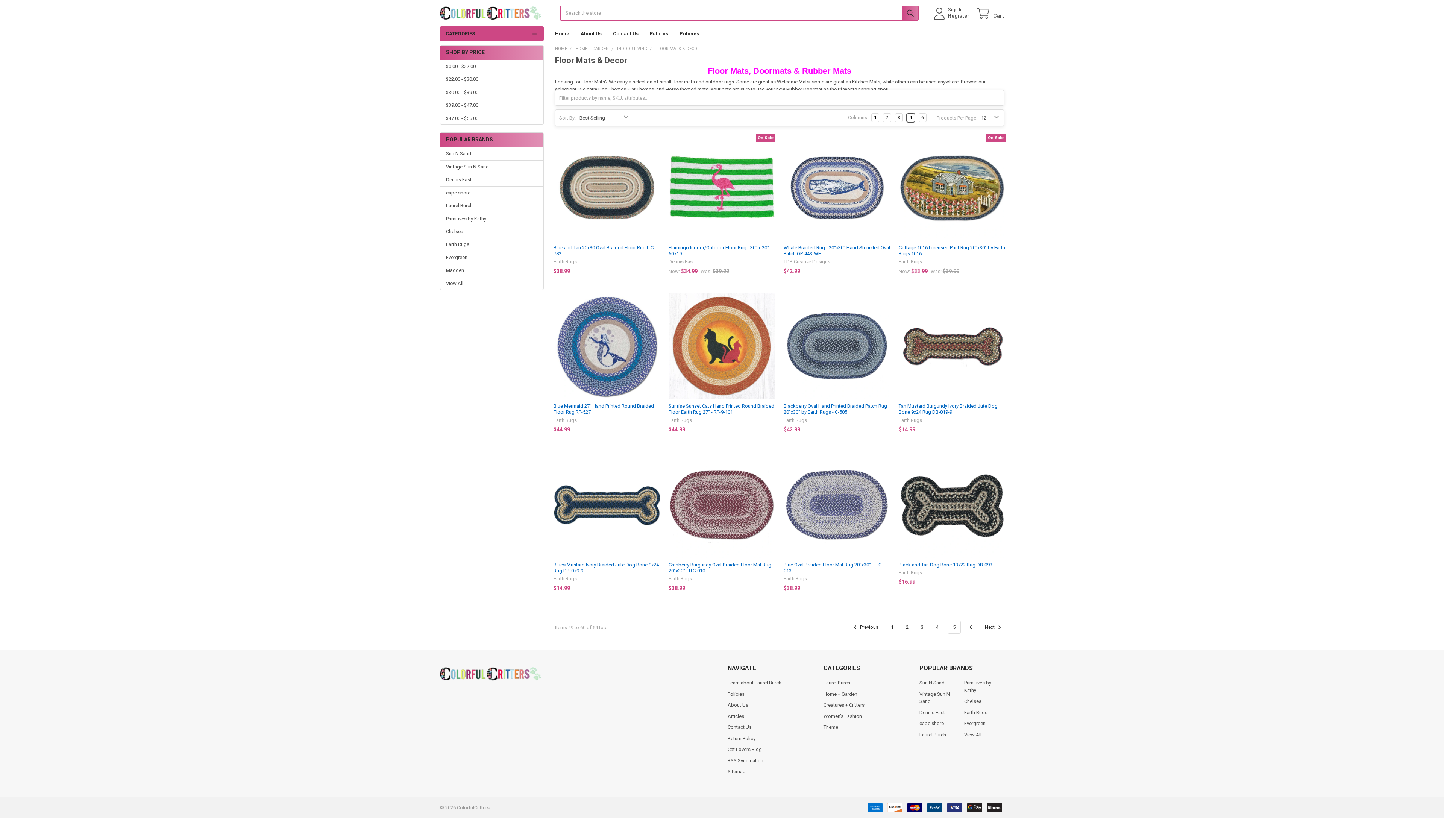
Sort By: (567, 118)
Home (562, 33)
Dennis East (459, 179)
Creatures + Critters (844, 705)
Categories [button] (460, 33)
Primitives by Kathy (466, 219)
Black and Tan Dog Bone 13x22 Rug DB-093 (945, 565)
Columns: (858, 117)
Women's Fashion (843, 716)
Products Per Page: (957, 118)
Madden (455, 270)
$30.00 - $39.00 (462, 92)
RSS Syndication (745, 760)
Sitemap (737, 771)
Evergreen (456, 257)
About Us (591, 33)
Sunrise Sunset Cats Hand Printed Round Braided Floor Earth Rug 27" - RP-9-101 (721, 409)
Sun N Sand (458, 153)
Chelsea (454, 231)
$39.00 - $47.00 (462, 105)
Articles (736, 716)
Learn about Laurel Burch (754, 683)
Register (958, 16)
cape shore (458, 193)
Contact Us (626, 33)
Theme (831, 727)
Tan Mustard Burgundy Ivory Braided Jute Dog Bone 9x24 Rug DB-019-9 (948, 409)
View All (454, 283)
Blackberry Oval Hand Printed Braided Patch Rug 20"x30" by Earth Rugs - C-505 (835, 409)
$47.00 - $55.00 (462, 118)
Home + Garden (840, 694)
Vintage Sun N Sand (467, 167)
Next (990, 627)
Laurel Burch (459, 205)
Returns (659, 33)
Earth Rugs (457, 244)
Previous (868, 627)
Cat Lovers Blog (745, 749)
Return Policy (741, 738)
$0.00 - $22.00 (461, 66)
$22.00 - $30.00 (462, 79)
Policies (689, 33)
